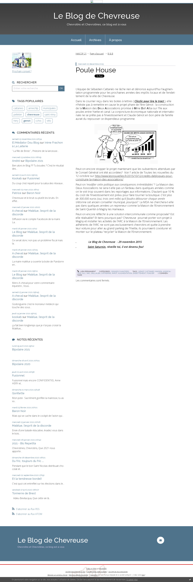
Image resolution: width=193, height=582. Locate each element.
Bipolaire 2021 (34, 160)
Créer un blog (91, 568)
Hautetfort (103, 568)
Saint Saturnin (97, 247)
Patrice (16, 193)
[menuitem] (76, 39)
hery (16, 120)
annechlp (33, 108)
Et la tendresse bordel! (27, 478)
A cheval (17, 210)
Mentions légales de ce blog (78, 575)
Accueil (76, 40)
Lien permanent (88, 271)
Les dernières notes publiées (97, 572)
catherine (106, 273)
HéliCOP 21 (81, 53)
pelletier (18, 114)
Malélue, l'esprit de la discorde (31, 425)
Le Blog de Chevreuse (96, 16)
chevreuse (33, 114)
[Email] (160, 540)
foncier (150, 273)
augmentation (125, 273)
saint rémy (49, 114)
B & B (110, 53)
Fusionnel (33, 178)
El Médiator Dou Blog (25, 142)
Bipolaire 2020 (21, 364)
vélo (49, 120)
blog (143, 575)
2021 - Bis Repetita (24, 443)
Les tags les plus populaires (118, 572)
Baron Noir (34, 193)
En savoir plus (132, 579)
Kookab (17, 178)
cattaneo (18, 108)
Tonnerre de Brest (24, 493)
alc (84, 273)
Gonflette (18, 393)
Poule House (96, 70)
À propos (115, 40)
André (16, 160)
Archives (95, 40)
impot (114, 273)
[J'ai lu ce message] (190, 579)
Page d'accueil (97, 53)
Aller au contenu (10, 5)
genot (27, 120)
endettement (139, 273)
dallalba (95, 273)
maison (158, 271)
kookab (17, 317)
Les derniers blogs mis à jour (75, 572)
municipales (49, 108)
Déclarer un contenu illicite (57, 575)
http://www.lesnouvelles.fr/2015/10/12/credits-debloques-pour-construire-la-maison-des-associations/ (124, 177)
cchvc (39, 120)
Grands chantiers (120, 271)
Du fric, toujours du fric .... (28, 461)
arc (88, 273)
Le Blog (17, 232)
